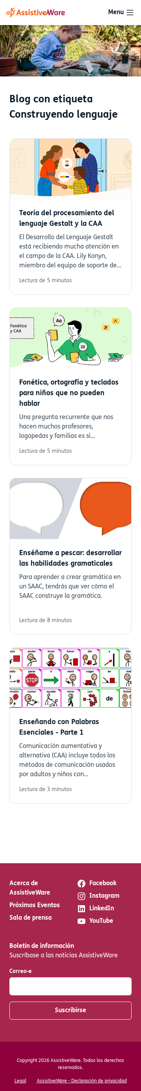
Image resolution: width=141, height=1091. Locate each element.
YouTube (101, 921)
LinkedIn (101, 909)
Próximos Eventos (34, 905)
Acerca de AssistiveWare (29, 888)
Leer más (70, 216)
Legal (20, 1081)
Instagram (104, 896)
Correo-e (20, 972)
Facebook (102, 883)
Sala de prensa (30, 918)
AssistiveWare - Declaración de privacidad (82, 1081)
